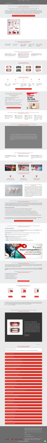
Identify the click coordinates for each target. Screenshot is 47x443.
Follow (7, 439)
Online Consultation (30, 438)
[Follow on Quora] (19, 439)
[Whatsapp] (45, 441)
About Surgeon (26, 438)
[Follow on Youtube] (14, 439)
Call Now (28, 0)
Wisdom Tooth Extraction (27, 439)
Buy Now (10, 296)
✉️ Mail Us (23, 0)
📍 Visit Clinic (19, 0)
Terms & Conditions (38, 439)
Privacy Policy (26, 440)
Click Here (26, 335)
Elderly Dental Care (33, 439)
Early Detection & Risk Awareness (23, 134)
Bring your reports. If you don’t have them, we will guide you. (23, 88)
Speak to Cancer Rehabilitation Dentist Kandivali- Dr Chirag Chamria (23, 15)
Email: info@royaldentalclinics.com (29, 436)
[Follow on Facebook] (5, 439)
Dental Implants (30, 322)
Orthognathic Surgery (36, 438)
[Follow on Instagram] (10, 439)
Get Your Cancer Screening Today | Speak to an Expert (13, 107)
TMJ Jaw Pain (40, 438)
